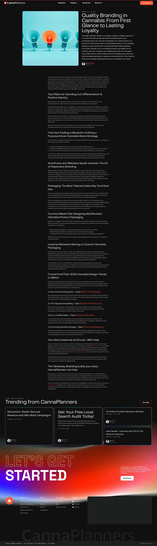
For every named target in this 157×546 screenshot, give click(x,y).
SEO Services (24, 507)
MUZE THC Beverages (90, 292)
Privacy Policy (146, 543)
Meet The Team (45, 501)
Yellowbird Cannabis (85, 315)
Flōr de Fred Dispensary (93, 327)
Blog (57, 504)
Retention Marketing (26, 510)
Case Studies (24, 513)
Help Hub (59, 501)
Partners (42, 507)
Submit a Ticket (61, 507)
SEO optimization (97, 346)
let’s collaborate (53, 385)
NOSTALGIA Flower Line (91, 304)
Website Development (27, 504)
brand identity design (78, 351)
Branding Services (25, 501)
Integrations (44, 510)
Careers (42, 504)
